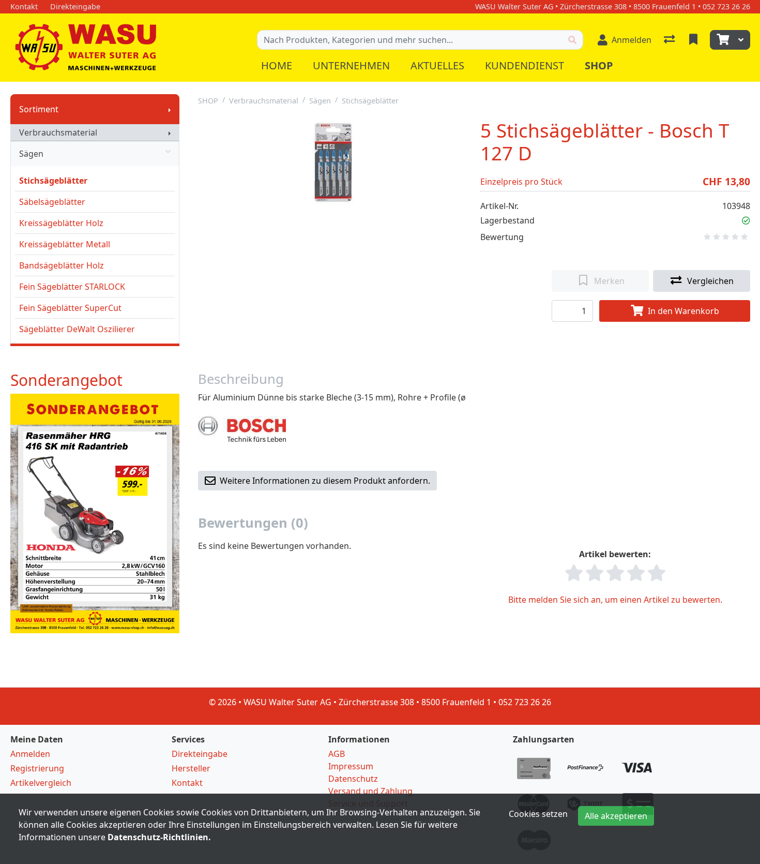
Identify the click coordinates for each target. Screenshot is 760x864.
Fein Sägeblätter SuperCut (70, 308)
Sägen (31, 153)
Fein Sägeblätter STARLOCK (72, 286)
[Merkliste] (694, 39)
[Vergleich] (670, 39)
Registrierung (37, 768)
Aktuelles (437, 65)
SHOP (208, 101)
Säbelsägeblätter (52, 201)
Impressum (350, 766)
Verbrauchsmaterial (58, 132)
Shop (599, 65)
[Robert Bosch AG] (242, 428)
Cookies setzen (538, 814)
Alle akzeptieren (616, 816)
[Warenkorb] (722, 40)
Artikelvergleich (40, 782)
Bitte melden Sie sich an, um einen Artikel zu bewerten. (615, 599)
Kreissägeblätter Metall (64, 244)
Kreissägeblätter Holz (61, 223)
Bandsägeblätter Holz (61, 265)
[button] (746, 220)
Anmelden (30, 753)
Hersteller (191, 768)
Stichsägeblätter (53, 180)
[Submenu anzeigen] (169, 109)
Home (276, 65)
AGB (336, 753)
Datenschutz (353, 778)
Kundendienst (524, 65)
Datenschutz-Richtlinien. (159, 837)
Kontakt (187, 782)
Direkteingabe (199, 753)
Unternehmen (351, 65)
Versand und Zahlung (370, 791)
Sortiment (38, 109)
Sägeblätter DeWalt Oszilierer (77, 329)
